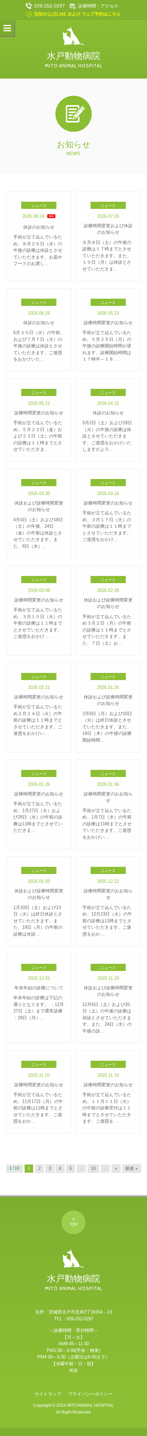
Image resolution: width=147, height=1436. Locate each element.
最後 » (131, 1168)
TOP (73, 1224)
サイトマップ (48, 1394)
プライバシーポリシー (90, 1394)
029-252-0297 (49, 6)
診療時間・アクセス (98, 6)
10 (93, 1168)
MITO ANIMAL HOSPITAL (90, 1405)
